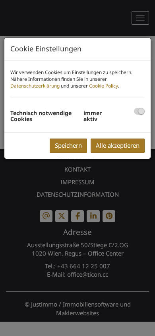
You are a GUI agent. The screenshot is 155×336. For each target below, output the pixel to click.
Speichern (68, 145)
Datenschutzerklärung (35, 85)
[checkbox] (139, 111)
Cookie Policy (103, 85)
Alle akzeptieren (118, 145)
